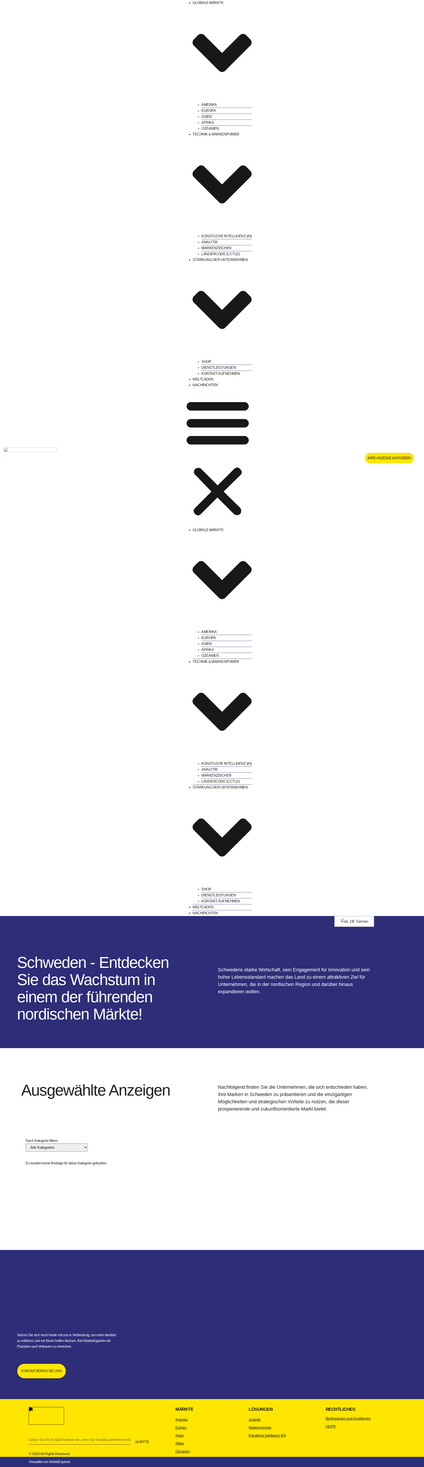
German (362, 921)
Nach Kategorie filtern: (42, 1141)
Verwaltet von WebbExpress (49, 1462)
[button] (218, 457)
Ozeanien (210, 128)
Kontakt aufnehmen (220, 373)
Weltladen (203, 379)
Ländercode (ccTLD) (220, 254)
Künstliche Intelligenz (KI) (226, 236)
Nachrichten (205, 385)
